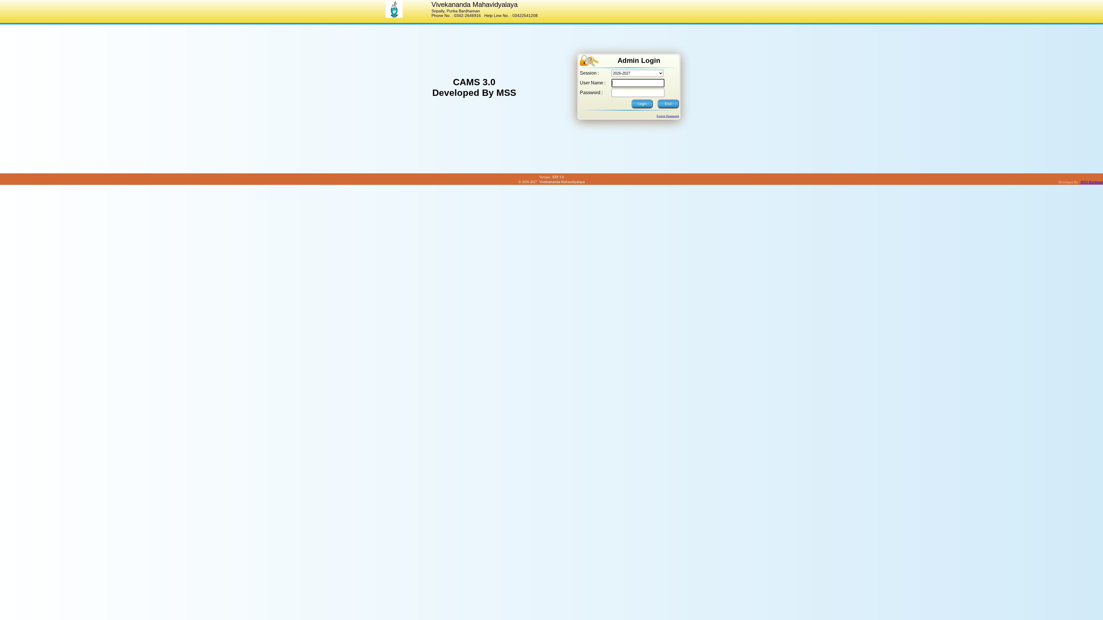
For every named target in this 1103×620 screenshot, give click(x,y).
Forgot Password (668, 116)
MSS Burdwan (1091, 182)
